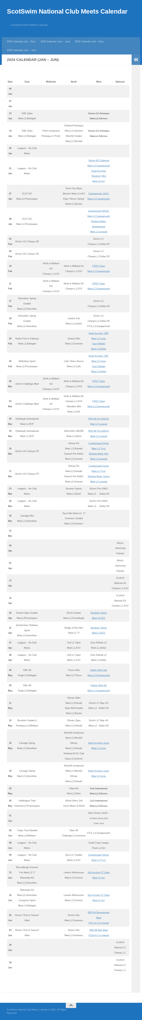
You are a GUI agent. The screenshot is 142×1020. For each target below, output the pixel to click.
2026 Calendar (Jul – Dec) (21, 41)
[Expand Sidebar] (136, 59)
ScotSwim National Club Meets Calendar (67, 11)
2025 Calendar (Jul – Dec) (89, 41)
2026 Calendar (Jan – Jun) (55, 41)
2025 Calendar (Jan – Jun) (21, 50)
